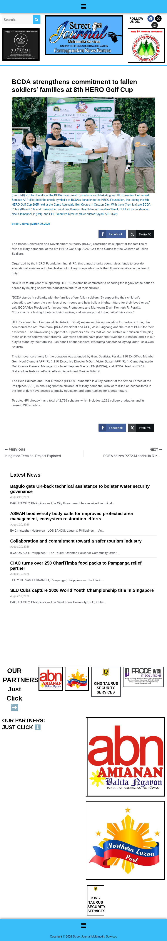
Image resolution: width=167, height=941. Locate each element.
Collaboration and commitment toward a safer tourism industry (76, 541)
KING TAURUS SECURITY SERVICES (106, 688)
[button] (83, 6)
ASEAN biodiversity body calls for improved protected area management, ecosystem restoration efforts (71, 516)
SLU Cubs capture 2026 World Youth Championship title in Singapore (82, 590)
